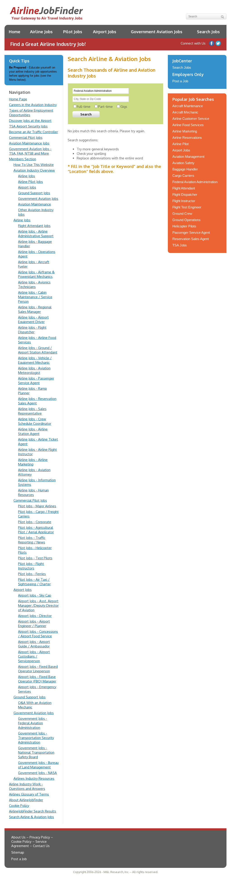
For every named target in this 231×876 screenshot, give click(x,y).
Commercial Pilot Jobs (25, 137)
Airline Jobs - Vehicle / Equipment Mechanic (35, 360)
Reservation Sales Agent (190, 239)
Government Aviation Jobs (156, 31)
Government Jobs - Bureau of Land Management (38, 764)
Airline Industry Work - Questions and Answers (27, 786)
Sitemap (17, 852)
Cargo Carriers (183, 175)
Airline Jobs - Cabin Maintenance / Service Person (35, 297)
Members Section (22, 159)
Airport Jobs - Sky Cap (34, 595)
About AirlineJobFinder (26, 800)
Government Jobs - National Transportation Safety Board (36, 752)
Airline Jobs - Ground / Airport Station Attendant (37, 350)
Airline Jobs (41, 31)
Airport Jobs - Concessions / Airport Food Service (38, 633)
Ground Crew (182, 213)
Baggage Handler (185, 169)
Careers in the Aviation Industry (33, 105)
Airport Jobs (104, 31)
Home (14, 31)
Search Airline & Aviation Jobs (31, 817)
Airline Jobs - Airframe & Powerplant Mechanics (36, 274)
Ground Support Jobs (34, 193)
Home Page (18, 99)
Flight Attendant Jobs (34, 226)
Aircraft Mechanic (185, 112)
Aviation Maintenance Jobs (29, 143)
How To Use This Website (34, 165)
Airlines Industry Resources (34, 778)
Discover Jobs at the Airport (30, 120)
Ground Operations (186, 220)
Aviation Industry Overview (34, 170)
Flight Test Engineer (186, 207)
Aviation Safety (183, 163)
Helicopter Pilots (184, 226)
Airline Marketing (184, 131)
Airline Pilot (180, 144)
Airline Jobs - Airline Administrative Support (35, 233)
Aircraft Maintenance (187, 106)
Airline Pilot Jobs (30, 181)
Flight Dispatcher (184, 194)
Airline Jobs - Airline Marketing (33, 462)
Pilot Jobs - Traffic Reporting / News (31, 540)
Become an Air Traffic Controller (33, 132)
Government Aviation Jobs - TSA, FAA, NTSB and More (30, 151)
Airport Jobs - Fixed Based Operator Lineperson (38, 668)
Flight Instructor (183, 201)
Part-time (105, 106)
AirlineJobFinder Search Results (32, 811)
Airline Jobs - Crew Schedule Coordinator (34, 421)
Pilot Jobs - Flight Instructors (31, 566)
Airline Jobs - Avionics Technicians (34, 284)
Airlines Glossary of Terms (29, 794)
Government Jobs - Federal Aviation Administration (32, 723)
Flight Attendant (183, 188)
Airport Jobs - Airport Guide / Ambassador (34, 644)
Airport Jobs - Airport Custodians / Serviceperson (34, 656)
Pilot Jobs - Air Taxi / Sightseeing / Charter (34, 581)
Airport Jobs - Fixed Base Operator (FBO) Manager (37, 679)
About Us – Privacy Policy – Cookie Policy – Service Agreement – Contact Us (32, 841)
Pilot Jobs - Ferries (32, 574)
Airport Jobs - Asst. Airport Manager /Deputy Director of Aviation (38, 605)
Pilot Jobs (72, 31)
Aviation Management (188, 156)
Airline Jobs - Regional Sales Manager (34, 309)
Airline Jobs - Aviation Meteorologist (34, 370)
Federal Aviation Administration (194, 182)
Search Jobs (208, 31)
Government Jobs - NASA (37, 773)
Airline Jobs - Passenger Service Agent (36, 380)
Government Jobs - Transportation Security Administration (36, 737)
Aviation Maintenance (34, 204)
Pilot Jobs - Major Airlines (37, 506)
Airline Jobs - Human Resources (33, 492)
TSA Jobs (179, 245)
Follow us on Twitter (218, 43)
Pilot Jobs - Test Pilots (35, 558)
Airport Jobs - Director (35, 616)
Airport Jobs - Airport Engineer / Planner (34, 623)
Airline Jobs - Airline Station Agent (33, 431)
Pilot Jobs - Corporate (34, 522)
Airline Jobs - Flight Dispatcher (32, 329)
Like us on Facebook (211, 43)
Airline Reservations (187, 137)
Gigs (123, 106)
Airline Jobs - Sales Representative (32, 411)
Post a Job (180, 81)
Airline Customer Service (190, 118)
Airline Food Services (188, 125)
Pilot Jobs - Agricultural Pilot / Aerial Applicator (36, 529)
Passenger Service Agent (191, 232)
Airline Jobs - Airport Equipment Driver (33, 319)
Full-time (83, 106)
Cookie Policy (19, 805)
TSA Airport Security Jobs (28, 126)
